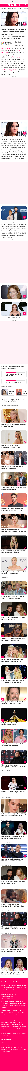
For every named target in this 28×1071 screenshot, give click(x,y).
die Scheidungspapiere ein (10, 70)
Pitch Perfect (16, 57)
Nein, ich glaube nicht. (13, 382)
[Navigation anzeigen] (2, 5)
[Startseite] (14, 5)
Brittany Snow (5, 48)
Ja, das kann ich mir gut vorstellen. (14, 375)
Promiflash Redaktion (18, 36)
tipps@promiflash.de (10, 401)
